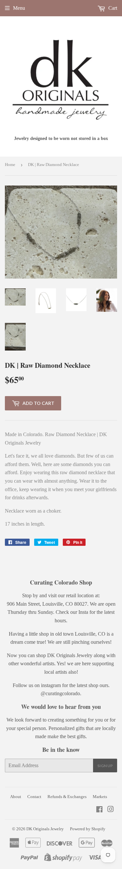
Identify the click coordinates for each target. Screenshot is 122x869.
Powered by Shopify (87, 828)
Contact (34, 796)
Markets (100, 796)
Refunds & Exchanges (67, 796)
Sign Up (105, 765)
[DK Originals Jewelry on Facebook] (99, 810)
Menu (19, 8)
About (15, 796)
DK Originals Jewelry (45, 828)
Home (10, 164)
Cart (112, 8)
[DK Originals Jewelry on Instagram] (110, 810)
